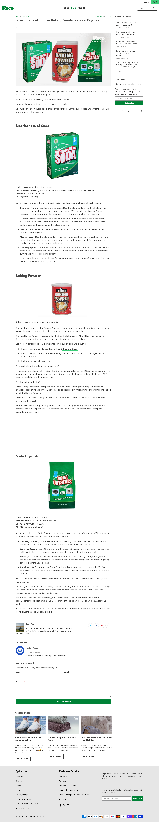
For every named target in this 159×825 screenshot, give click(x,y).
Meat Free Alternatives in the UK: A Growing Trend (126, 43)
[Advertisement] (63, 433)
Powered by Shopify (36, 816)
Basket (19, 786)
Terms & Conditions (24, 799)
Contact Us (63, 777)
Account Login (65, 799)
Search (19, 781)
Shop (67, 8)
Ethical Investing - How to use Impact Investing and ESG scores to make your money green (127, 66)
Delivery (62, 781)
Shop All (19, 777)
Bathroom (19, 28)
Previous (100, 16)
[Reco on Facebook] (60, 805)
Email (67, 672)
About (81, 8)
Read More (22, 759)
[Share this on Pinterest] (102, 625)
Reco (24, 816)
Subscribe (129, 103)
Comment (20, 682)
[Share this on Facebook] (96, 625)
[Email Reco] (68, 805)
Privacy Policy (22, 795)
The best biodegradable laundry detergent (126, 24)
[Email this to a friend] (107, 625)
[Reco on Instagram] (64, 805)
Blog (73, 8)
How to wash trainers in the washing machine (126, 33)
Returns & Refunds (67, 786)
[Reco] (8, 8)
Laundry (28, 28)
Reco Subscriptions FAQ (69, 790)
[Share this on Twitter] (90, 625)
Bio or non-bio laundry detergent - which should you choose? (125, 53)
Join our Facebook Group (27, 804)
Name (18, 672)
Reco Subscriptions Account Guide (74, 795)
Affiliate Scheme (23, 808)
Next (107, 16)
